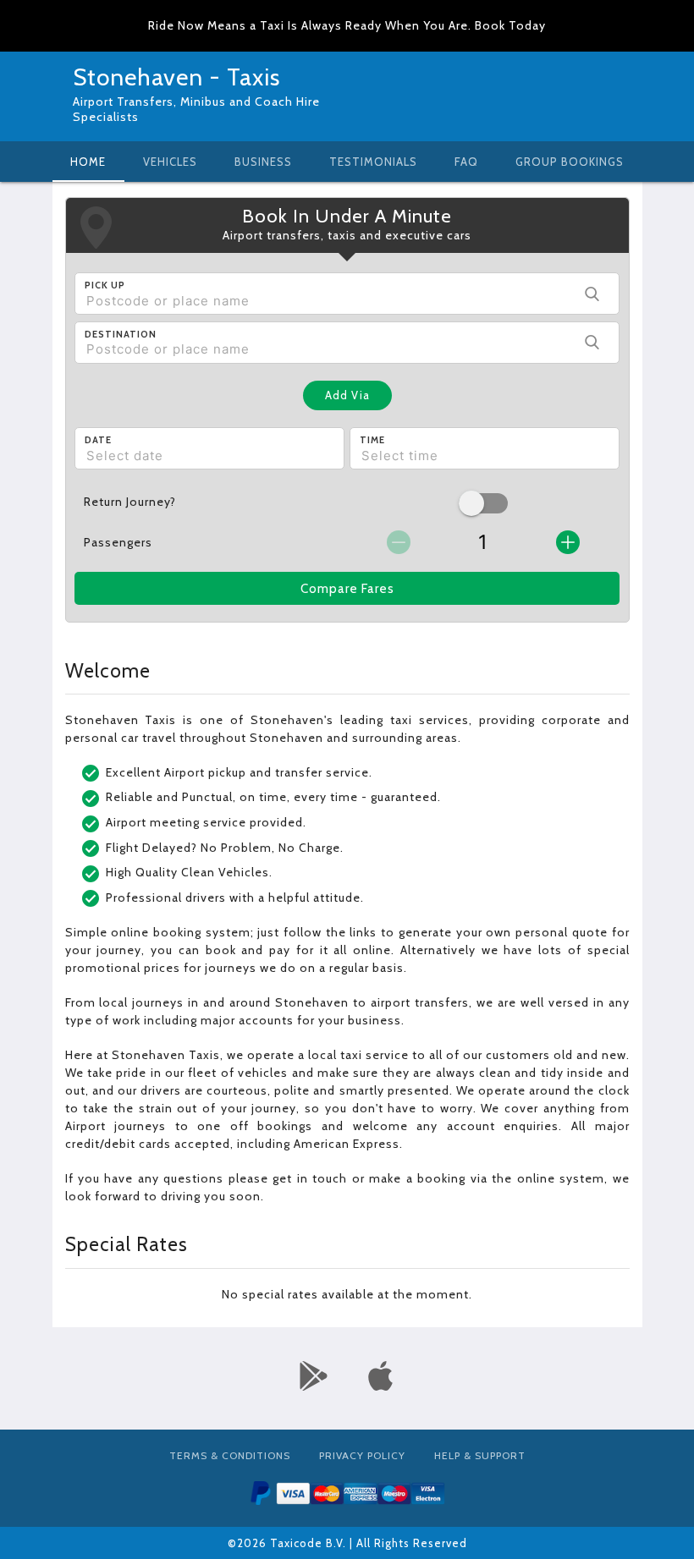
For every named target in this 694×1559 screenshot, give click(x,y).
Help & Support (480, 1455)
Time (372, 440)
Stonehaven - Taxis (176, 77)
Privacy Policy (362, 1455)
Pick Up (105, 285)
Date (98, 440)
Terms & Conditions (229, 1455)
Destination (121, 334)
